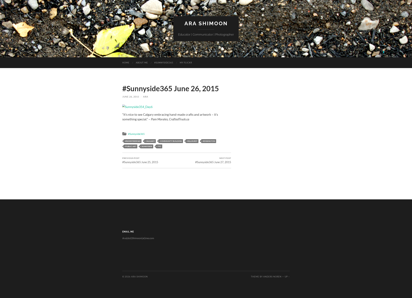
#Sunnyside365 (163, 62)
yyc (159, 146)
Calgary (150, 141)
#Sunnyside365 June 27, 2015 (213, 160)
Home (125, 62)
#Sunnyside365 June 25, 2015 (140, 160)
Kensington (209, 141)
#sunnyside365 (132, 141)
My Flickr (186, 62)
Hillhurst (192, 141)
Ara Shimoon (206, 23)
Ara (145, 96)
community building (171, 141)
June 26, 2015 (130, 96)
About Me (142, 62)
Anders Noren (272, 276)
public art (130, 146)
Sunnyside (146, 146)
